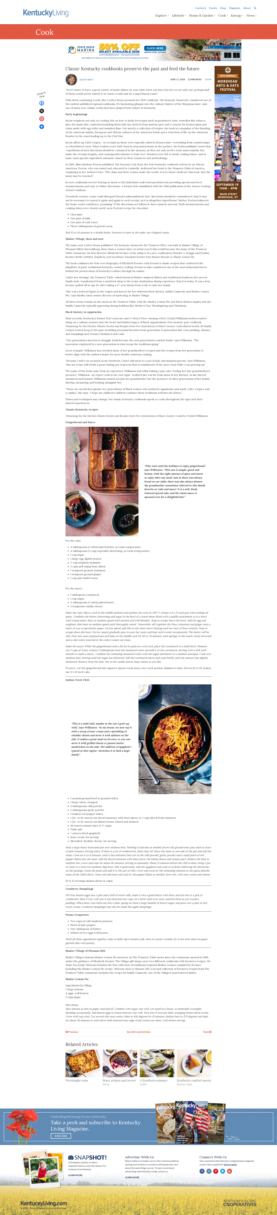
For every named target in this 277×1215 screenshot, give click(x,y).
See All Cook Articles (138, 1031)
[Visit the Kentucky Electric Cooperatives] (239, 1203)
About (247, 8)
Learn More (75, 1175)
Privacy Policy (37, 1208)
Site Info (50, 1208)
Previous (73, 1031)
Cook (222, 15)
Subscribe (61, 1135)
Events (213, 8)
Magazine (234, 8)
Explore (161, 15)
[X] (42, 111)
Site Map (61, 1208)
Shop (223, 8)
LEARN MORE (132, 1177)
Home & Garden (201, 15)
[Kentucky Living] (46, 12)
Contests (200, 8)
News (250, 15)
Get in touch (230, 1164)
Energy (236, 15)
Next (206, 1031)
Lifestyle (178, 15)
